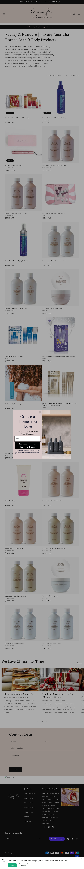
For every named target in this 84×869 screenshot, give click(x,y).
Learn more (64, 861)
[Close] (82, 859)
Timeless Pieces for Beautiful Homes (28, 445)
